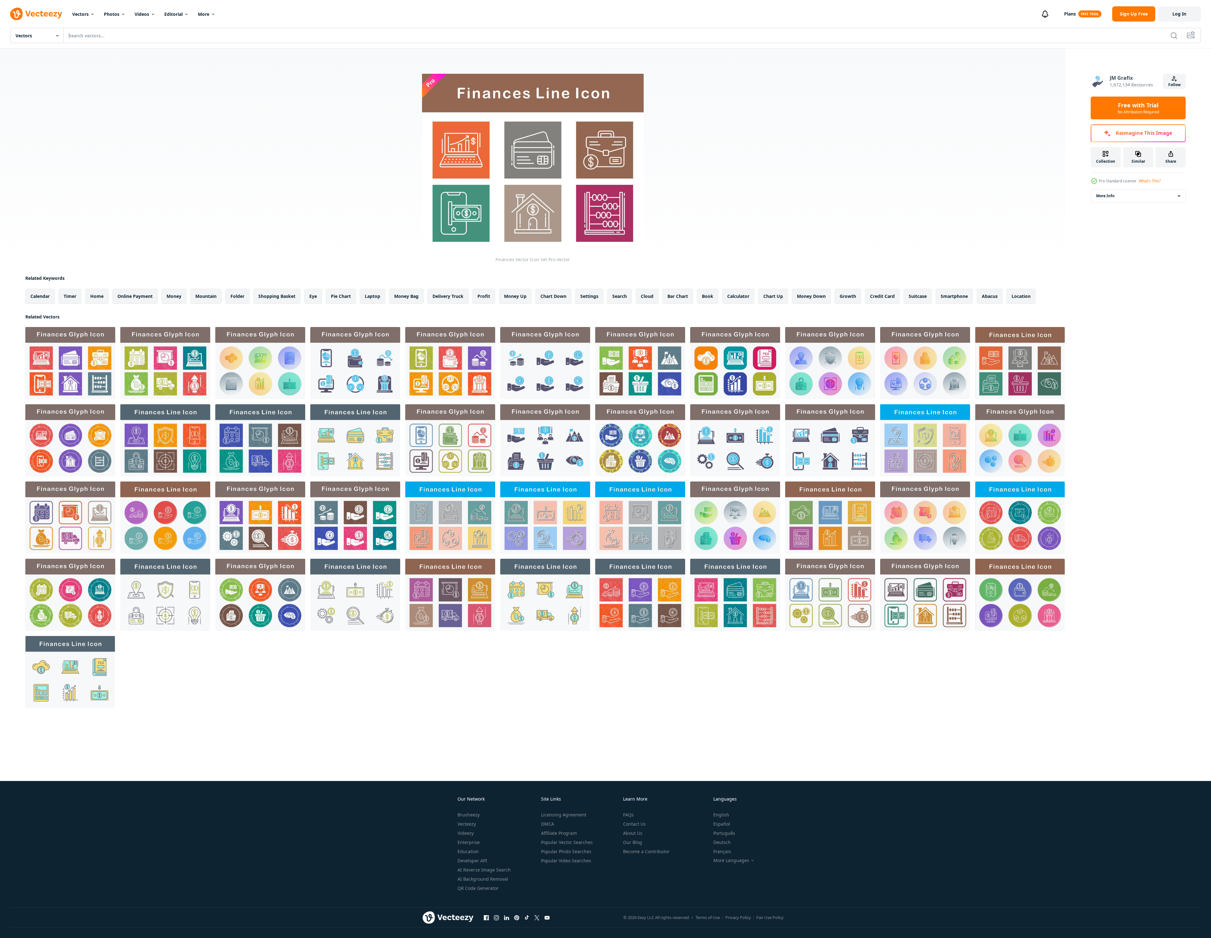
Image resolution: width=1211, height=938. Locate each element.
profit (483, 296)
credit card (882, 296)
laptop (372, 296)
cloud (647, 296)
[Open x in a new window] (536, 917)
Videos (142, 14)
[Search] (1174, 35)
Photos (111, 14)
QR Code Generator (478, 888)
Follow (1174, 84)
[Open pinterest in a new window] (516, 917)
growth (848, 296)
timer (70, 296)
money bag (406, 296)
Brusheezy (468, 815)
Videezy (465, 833)
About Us (632, 833)
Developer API (472, 861)
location (1021, 296)
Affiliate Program (559, 833)
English (721, 815)
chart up (773, 296)
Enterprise (468, 842)
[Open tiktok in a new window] (526, 917)
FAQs (628, 815)
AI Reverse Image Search (484, 870)
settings (589, 296)
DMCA (547, 824)
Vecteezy (466, 824)
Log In (1179, 14)
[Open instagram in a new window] (496, 917)
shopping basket (276, 296)
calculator (738, 296)
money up (515, 296)
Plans (1070, 14)
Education (468, 851)
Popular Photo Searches (566, 851)
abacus (990, 296)
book (707, 296)
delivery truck (448, 296)
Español (721, 824)
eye (313, 296)
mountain (206, 296)
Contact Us (634, 824)
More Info (1105, 195)
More (203, 14)
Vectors (80, 14)
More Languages (731, 860)
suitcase (918, 296)
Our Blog (632, 842)
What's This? (1150, 181)
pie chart (341, 296)
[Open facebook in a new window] (486, 917)
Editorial (173, 14)
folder (237, 296)
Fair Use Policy (770, 917)
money (174, 296)
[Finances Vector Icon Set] (70, 363)
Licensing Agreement (563, 815)
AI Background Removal (482, 879)
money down (811, 296)
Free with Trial (1138, 108)
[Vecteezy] (36, 14)
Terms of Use (708, 917)
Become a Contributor (646, 851)
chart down (553, 296)
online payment (135, 296)
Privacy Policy (738, 917)
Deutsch (722, 842)
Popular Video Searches (566, 861)
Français (722, 851)
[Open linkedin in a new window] (506, 917)
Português (724, 833)
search (619, 296)
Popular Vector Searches (567, 842)
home (97, 296)
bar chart (677, 296)
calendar (40, 296)
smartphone (954, 296)
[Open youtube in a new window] (547, 917)
